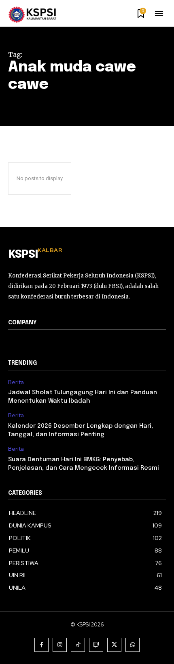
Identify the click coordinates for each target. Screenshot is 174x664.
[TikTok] (78, 645)
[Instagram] (60, 645)
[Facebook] (41, 645)
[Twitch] (96, 645)
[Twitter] (114, 645)
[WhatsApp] (132, 645)
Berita (16, 382)
